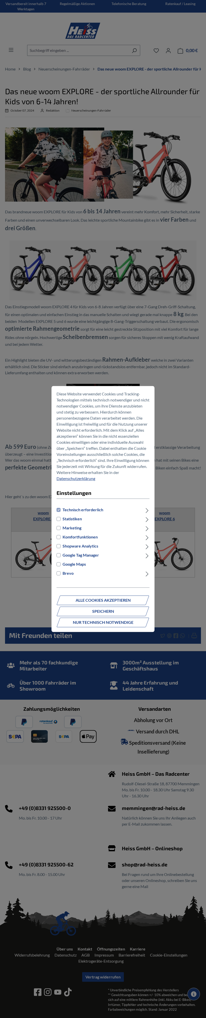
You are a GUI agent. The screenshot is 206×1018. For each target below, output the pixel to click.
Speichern (103, 611)
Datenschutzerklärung (76, 478)
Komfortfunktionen (80, 537)
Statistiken (72, 519)
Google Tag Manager (81, 555)
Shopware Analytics (80, 546)
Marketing (72, 528)
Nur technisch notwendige (103, 622)
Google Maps (74, 564)
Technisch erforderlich (83, 509)
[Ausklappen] (147, 510)
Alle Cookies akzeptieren (103, 600)
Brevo (68, 573)
